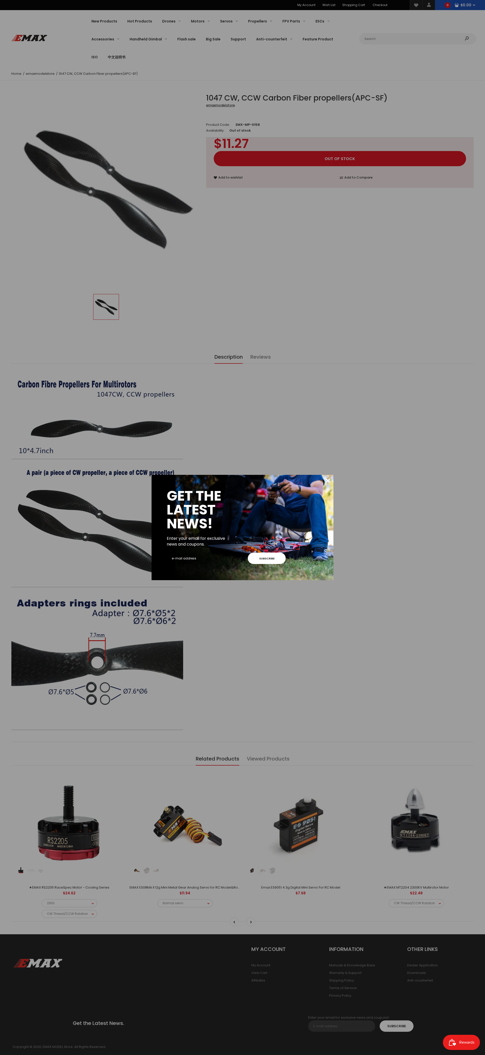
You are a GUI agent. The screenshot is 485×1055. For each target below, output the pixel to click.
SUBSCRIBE (267, 558)
